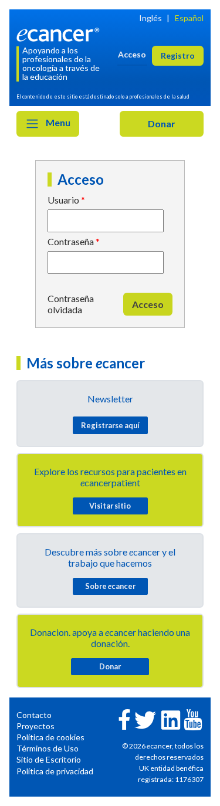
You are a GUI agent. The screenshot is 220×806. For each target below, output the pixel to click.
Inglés (150, 18)
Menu (57, 122)
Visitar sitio (110, 505)
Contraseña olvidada (71, 304)
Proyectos (35, 726)
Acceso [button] (132, 54)
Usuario (63, 199)
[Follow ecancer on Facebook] (124, 718)
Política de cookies (50, 737)
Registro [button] (178, 55)
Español (189, 18)
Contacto (34, 715)
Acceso (148, 304)
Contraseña (71, 241)
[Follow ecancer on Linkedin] (170, 719)
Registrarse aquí (110, 425)
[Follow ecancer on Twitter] (145, 719)
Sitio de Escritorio (48, 759)
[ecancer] (59, 34)
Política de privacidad (54, 771)
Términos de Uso (47, 748)
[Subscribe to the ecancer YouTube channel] (193, 719)
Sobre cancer (110, 586)
